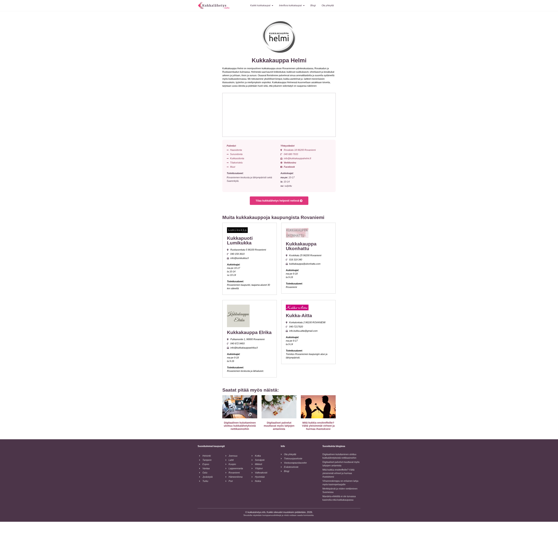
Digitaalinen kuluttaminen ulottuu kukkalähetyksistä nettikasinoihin (240, 425)
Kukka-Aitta (299, 315)
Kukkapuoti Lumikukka (240, 240)
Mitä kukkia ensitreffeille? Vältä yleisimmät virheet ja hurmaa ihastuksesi (318, 425)
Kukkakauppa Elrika (249, 332)
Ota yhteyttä (328, 5)
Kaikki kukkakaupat (260, 5)
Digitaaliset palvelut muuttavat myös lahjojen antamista (279, 425)
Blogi (313, 5)
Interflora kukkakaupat (290, 5)
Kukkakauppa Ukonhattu (301, 246)
